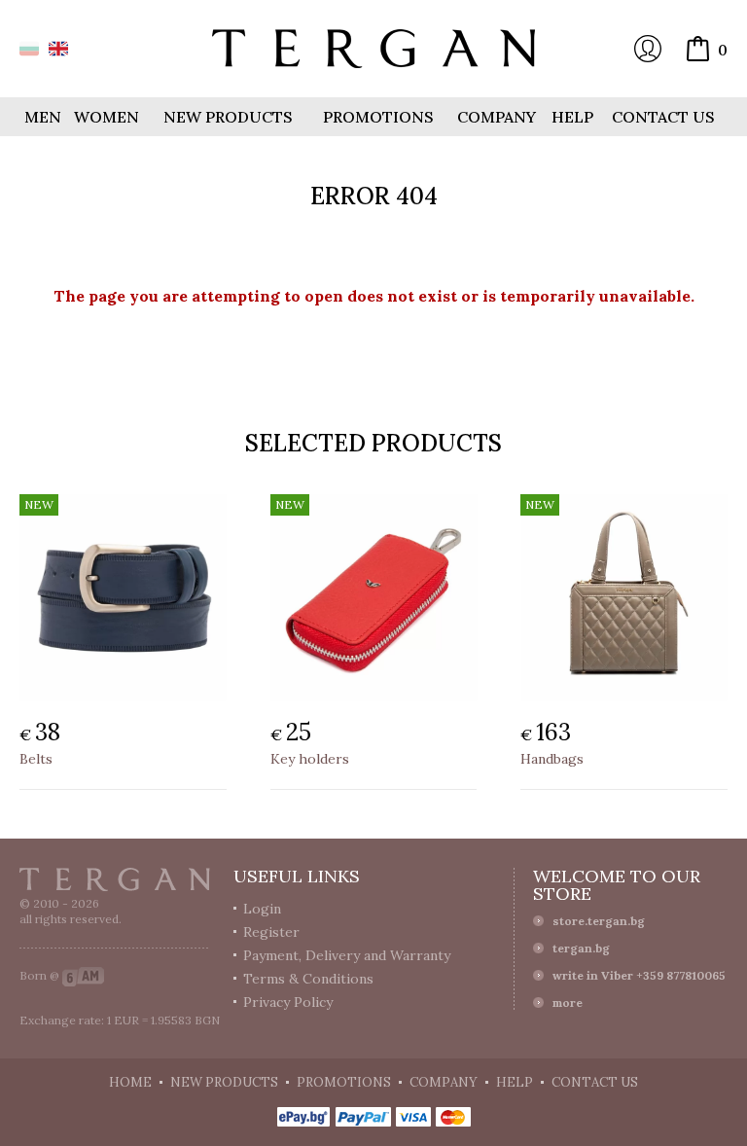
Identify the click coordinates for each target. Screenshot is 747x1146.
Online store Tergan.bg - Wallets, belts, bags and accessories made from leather (373, 48)
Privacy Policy (288, 1002)
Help (572, 116)
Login (647, 48)
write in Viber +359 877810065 (639, 975)
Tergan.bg (114, 879)
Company (496, 116)
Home (130, 1082)
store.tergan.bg (598, 920)
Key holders (309, 759)
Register (271, 932)
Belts (36, 759)
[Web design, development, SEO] (83, 975)
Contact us (663, 116)
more (567, 1002)
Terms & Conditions (308, 978)
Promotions (378, 116)
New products (228, 116)
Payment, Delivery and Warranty (346, 955)
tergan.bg (581, 948)
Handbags (552, 759)
